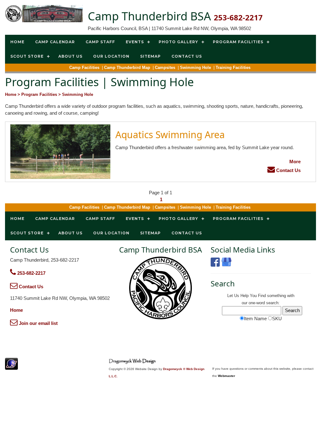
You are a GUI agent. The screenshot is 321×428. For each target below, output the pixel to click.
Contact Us (288, 170)
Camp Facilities (85, 67)
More (295, 161)
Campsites (165, 67)
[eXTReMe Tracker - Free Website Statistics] (11, 366)
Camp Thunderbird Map (127, 67)
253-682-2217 (30, 273)
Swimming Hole (196, 67)
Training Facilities (234, 67)
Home (16, 310)
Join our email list (38, 323)
